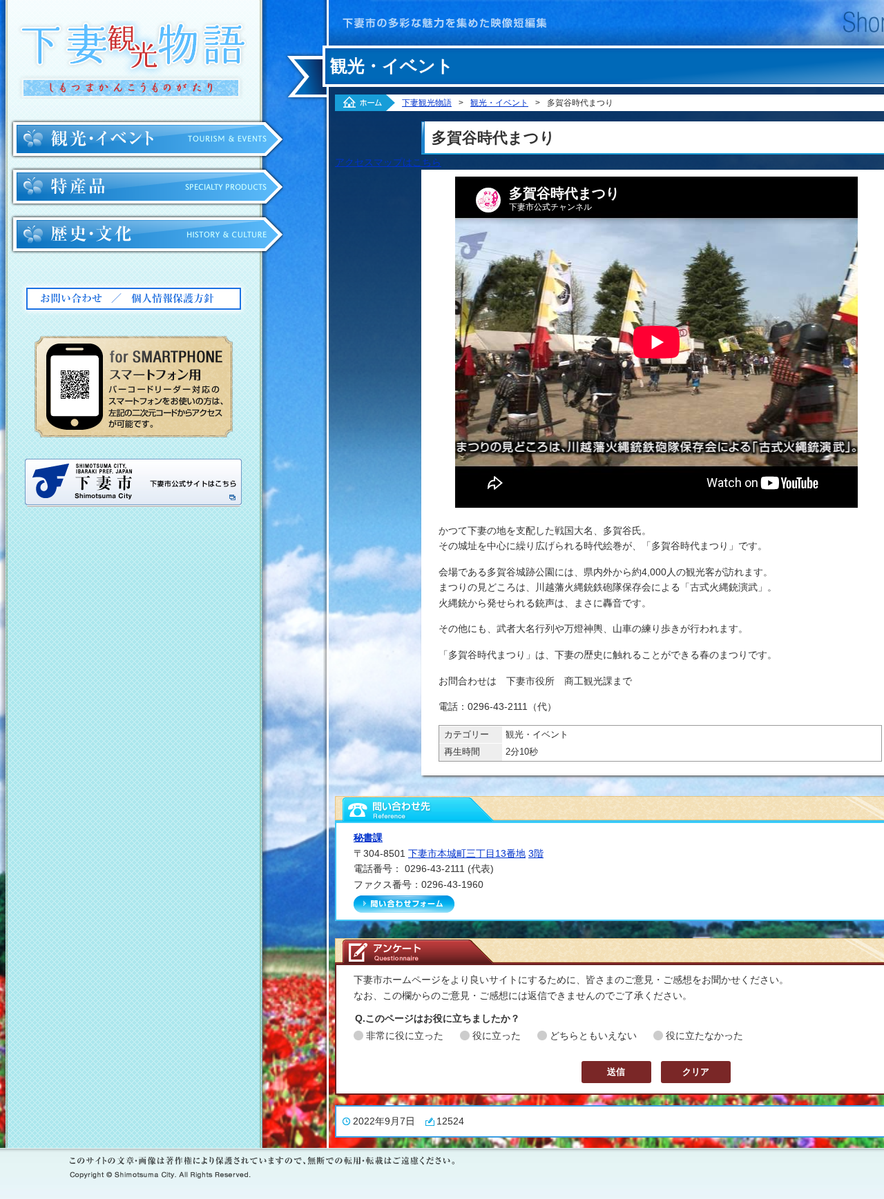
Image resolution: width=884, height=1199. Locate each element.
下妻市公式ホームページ (133, 483)
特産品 (147, 187)
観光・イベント (147, 139)
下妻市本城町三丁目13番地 (467, 853)
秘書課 (368, 837)
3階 (536, 853)
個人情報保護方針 (185, 298)
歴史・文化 (147, 235)
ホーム (365, 103)
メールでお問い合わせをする (404, 904)
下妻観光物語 (132, 60)
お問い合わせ (72, 298)
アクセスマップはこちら (388, 162)
